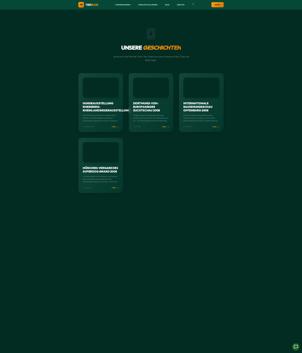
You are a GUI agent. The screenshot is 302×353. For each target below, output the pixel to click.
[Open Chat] (296, 347)
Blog (217, 5)
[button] (193, 5)
